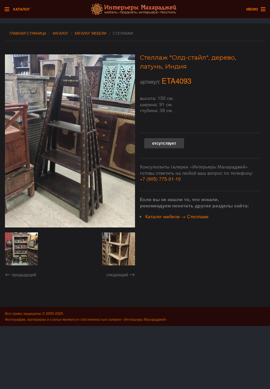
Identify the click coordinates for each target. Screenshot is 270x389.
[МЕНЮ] (261, 9)
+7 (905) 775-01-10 (160, 178)
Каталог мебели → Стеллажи (176, 216)
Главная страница (28, 33)
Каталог (60, 33)
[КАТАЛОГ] (8, 9)
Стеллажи (123, 33)
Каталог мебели (90, 33)
